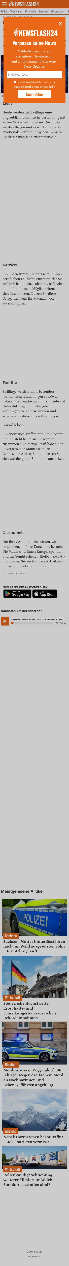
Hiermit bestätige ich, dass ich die (36, 82)
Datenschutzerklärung (26, 86)
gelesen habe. (47, 86)
